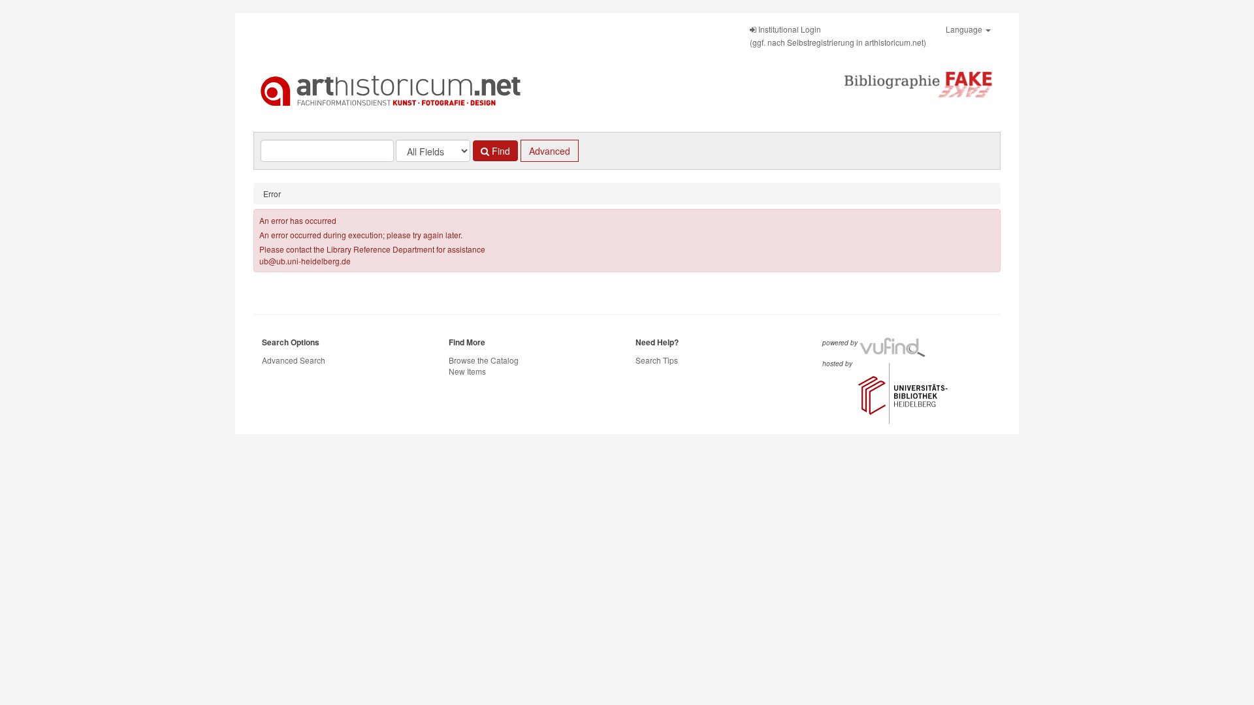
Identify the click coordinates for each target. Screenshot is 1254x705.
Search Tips (656, 360)
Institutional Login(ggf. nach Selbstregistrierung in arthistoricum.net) (838, 36)
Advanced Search (293, 360)
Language (965, 29)
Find (499, 150)
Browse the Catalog (484, 360)
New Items (467, 371)
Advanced (549, 150)
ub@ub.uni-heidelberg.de (305, 260)
